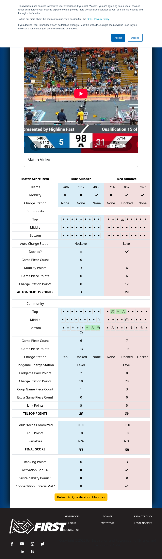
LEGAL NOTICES (143, 523)
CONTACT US (72, 530)
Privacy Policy (98, 19)
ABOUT (72, 523)
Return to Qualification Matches (81, 497)
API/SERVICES (72, 516)
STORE (107, 523)
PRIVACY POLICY (143, 516)
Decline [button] (135, 37)
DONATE (107, 516)
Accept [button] (118, 37)
